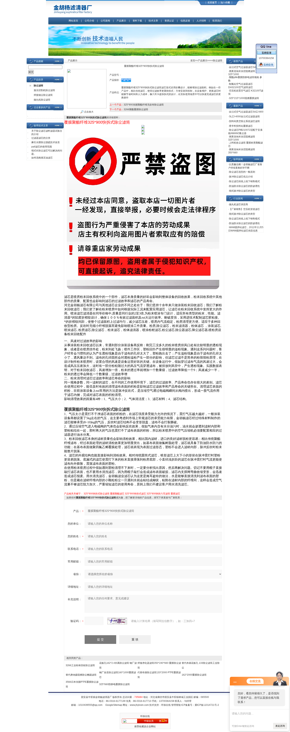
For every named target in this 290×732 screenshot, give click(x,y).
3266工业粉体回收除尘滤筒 (80, 665)
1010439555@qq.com (90, 705)
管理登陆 (176, 705)
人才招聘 (201, 20)
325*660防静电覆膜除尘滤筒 (114, 684)
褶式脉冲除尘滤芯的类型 (242, 190)
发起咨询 (280, 726)
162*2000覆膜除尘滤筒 (194, 674)
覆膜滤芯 (175, 493)
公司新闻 (106, 20)
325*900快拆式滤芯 (135, 493)
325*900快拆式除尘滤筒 (96, 493)
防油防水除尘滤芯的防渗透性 (244, 186)
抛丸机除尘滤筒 (42, 99)
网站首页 (73, 20)
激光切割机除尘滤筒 (44, 90)
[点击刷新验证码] (117, 621)
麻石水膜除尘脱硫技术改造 (45, 142)
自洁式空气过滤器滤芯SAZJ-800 (246, 67)
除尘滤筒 (38, 85)
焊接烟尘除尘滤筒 (43, 95)
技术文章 (153, 20)
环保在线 (166, 705)
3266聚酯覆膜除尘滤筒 (136, 109)
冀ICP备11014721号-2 (207, 705)
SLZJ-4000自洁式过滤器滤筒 (244, 116)
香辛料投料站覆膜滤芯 (241, 126)
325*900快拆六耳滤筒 (158, 493)
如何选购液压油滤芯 (42, 157)
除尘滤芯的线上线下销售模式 (244, 181)
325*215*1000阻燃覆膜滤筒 (244, 98)
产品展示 (121, 20)
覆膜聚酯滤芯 (117, 493)
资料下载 (137, 20)
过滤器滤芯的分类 (40, 138)
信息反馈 (185, 20)
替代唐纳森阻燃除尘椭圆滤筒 (81, 674)
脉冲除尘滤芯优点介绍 (241, 176)
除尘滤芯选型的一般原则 (242, 172)
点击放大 (88, 111)
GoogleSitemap (113, 705)
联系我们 (217, 20)
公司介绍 (89, 20)
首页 (192, 60)
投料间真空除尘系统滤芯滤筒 (244, 121)
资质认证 (169, 20)
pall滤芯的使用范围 (41, 146)
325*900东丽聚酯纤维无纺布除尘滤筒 (144, 104)
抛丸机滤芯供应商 (238, 204)
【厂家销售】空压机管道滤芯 (244, 209)
